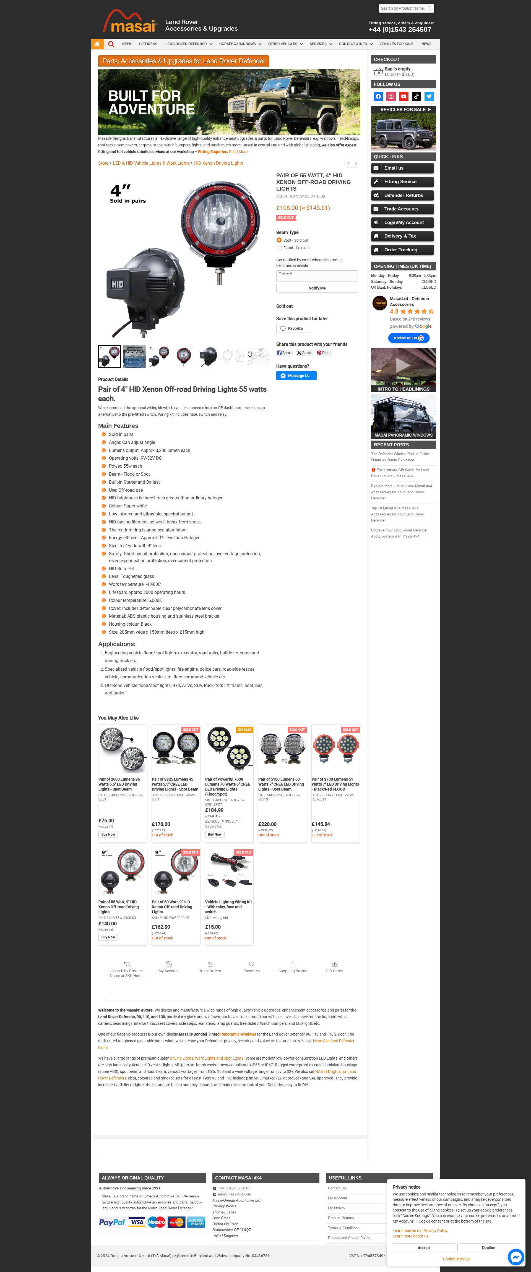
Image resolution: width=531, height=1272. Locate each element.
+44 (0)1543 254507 (400, 29)
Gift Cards (334, 971)
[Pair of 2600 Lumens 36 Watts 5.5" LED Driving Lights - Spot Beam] (122, 749)
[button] (229, 102)
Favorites (252, 971)
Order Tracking (400, 249)
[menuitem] (348, 163)
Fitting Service (400, 181)
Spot (295, 240)
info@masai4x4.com (234, 1194)
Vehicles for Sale (396, 44)
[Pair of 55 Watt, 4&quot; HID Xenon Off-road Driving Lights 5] (233, 356)
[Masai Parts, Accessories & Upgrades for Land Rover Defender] (265, 37)
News (426, 44)
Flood (296, 248)
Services (318, 44)
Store (103, 163)
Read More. (239, 151)
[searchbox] (406, 8)
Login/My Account (404, 222)
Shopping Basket (293, 971)
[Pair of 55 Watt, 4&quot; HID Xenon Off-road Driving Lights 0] (109, 356)
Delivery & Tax (400, 236)
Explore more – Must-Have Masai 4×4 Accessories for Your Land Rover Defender (401, 492)
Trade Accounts (401, 209)
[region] (229, 102)
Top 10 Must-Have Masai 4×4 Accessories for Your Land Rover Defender (397, 514)
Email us (394, 168)
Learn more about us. (411, 1236)
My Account (168, 971)
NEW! (126, 44)
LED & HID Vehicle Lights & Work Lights (151, 163)
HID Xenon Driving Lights (218, 163)
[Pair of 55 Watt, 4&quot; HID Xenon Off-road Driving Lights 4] (208, 356)
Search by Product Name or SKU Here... (127, 973)
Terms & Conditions (343, 1228)
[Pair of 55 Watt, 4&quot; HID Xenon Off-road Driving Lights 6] (258, 356)
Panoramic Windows (238, 1034)
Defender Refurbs (403, 195)
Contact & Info (353, 44)
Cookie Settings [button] (456, 1259)
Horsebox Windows (237, 44)
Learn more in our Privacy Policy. (420, 1230)
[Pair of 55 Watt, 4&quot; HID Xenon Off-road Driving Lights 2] (159, 356)
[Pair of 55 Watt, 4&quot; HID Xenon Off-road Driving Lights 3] (184, 356)
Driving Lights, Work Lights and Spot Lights (206, 1058)
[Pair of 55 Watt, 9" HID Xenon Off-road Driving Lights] (122, 871)
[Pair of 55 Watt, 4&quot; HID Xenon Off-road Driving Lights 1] (134, 356)
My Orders (336, 1208)
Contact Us (337, 1188)
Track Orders (210, 971)
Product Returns (341, 1218)
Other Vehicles (282, 44)
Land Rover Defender (186, 44)
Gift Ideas (148, 44)
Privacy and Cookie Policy (349, 1238)
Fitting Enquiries (212, 151)
